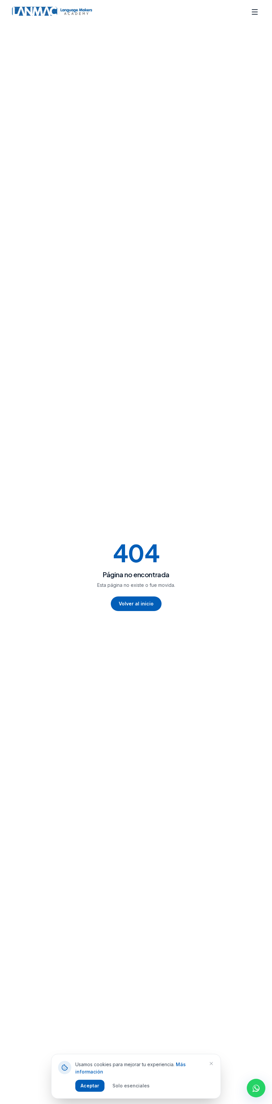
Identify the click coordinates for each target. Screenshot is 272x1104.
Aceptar (90, 1085)
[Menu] (254, 12)
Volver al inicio (136, 603)
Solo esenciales (131, 1085)
